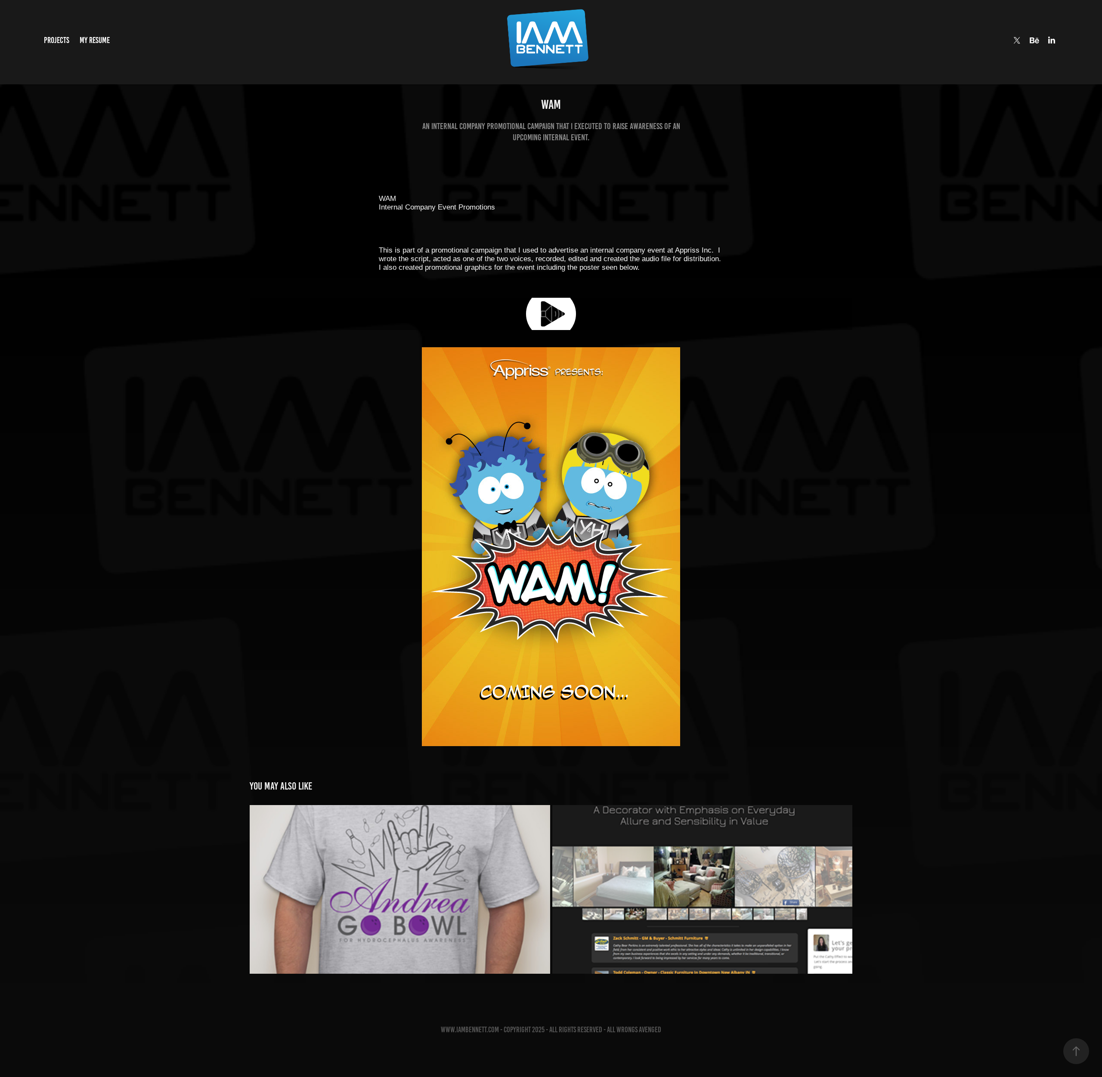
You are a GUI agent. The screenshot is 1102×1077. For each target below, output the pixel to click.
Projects (56, 40)
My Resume (95, 40)
